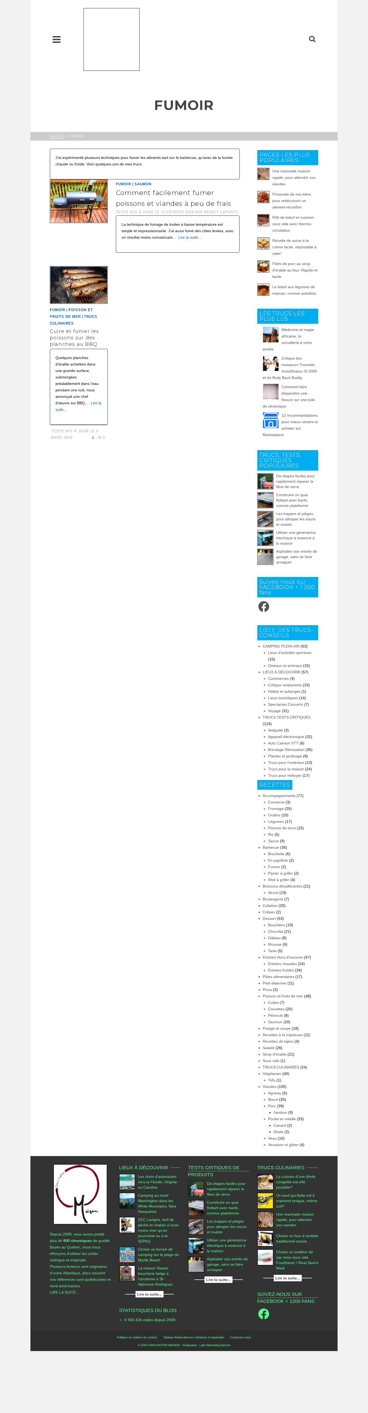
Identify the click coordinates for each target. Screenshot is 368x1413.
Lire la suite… (190, 237)
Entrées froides (281, 970)
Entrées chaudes (282, 964)
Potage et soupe (277, 1028)
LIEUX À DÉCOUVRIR (281, 672)
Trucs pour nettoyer (284, 775)
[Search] (312, 39)
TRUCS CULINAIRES (281, 1067)
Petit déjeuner (274, 983)
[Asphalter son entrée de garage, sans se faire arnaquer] (265, 557)
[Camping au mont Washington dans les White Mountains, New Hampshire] (127, 1201)
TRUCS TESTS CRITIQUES (286, 717)
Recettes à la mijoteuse (283, 1035)
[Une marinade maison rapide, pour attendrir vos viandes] (265, 1220)
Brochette (276, 854)
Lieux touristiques (283, 698)
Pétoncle (275, 1015)
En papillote (278, 860)
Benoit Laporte (221, 212)
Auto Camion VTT (283, 743)
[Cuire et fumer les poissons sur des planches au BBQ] (79, 285)
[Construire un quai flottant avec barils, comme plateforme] (265, 500)
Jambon (280, 1112)
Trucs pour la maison (286, 769)
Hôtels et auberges (284, 691)
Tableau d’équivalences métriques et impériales (193, 1337)
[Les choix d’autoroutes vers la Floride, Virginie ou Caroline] (127, 1182)
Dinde (278, 1132)
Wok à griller (278, 880)
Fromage (276, 808)
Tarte (272, 951)
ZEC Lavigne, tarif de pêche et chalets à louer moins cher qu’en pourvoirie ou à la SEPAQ (158, 1230)
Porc (272, 1106)
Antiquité (275, 730)
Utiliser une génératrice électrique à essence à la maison (296, 537)
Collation (270, 905)
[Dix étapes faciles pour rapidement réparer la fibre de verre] (265, 481)
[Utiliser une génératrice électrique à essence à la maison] (265, 538)
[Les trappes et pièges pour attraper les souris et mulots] (265, 519)
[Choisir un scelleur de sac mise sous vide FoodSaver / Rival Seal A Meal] (265, 1257)
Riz (270, 834)
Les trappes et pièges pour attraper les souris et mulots (296, 519)
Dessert (269, 918)
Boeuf (273, 1099)
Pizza (267, 989)
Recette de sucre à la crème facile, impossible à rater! (294, 247)
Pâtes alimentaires (278, 977)
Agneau (274, 1093)
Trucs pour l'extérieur (286, 762)
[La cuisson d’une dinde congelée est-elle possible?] (265, 1182)
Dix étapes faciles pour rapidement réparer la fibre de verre (295, 481)
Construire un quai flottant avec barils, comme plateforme (292, 500)
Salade (269, 1048)
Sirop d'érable (274, 1054)
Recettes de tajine (278, 1041)
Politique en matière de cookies (137, 1337)
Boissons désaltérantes (282, 886)
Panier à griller (280, 873)
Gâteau (274, 938)
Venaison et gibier (283, 1145)
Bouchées (276, 925)
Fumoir (123, 184)
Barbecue (271, 847)
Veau (272, 1138)
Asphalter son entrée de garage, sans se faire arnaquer (296, 556)
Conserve (276, 802)
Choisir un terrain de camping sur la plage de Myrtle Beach (158, 1254)
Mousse (275, 944)
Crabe (273, 1002)
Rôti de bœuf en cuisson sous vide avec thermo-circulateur (293, 223)
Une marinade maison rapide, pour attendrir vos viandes (293, 177)
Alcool (273, 892)
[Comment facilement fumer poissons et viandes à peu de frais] (79, 201)
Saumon (142, 184)
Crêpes (269, 912)
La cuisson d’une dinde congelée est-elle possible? (295, 1181)
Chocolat (275, 931)
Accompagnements (279, 795)
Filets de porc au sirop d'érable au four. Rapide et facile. (295, 270)
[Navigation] (56, 39)
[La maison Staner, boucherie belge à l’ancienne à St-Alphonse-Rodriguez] (127, 1273)
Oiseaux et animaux (285, 665)
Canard (279, 1125)
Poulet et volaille (282, 1119)
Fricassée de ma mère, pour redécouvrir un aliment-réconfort (292, 200)
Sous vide (271, 1061)
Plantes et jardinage (285, 756)
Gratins (274, 815)
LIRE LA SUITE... (64, 1292)
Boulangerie (273, 899)
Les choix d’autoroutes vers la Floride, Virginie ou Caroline (157, 1181)
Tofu (271, 1080)
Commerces (278, 678)
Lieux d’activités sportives (289, 652)
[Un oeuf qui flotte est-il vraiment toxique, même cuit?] (265, 1201)
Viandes (269, 1086)
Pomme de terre (282, 828)
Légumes (276, 821)
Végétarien (272, 1073)
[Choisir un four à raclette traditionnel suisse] (265, 1238)
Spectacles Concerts (285, 704)
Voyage (274, 711)
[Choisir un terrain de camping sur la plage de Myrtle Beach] (127, 1255)
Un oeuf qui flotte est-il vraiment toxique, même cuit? (296, 1200)
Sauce (273, 841)
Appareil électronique (286, 737)
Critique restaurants (285, 685)
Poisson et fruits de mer (283, 996)
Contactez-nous (240, 1337)
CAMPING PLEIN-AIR (281, 646)
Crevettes (276, 1009)
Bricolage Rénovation (286, 749)
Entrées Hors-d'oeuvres (283, 957)
